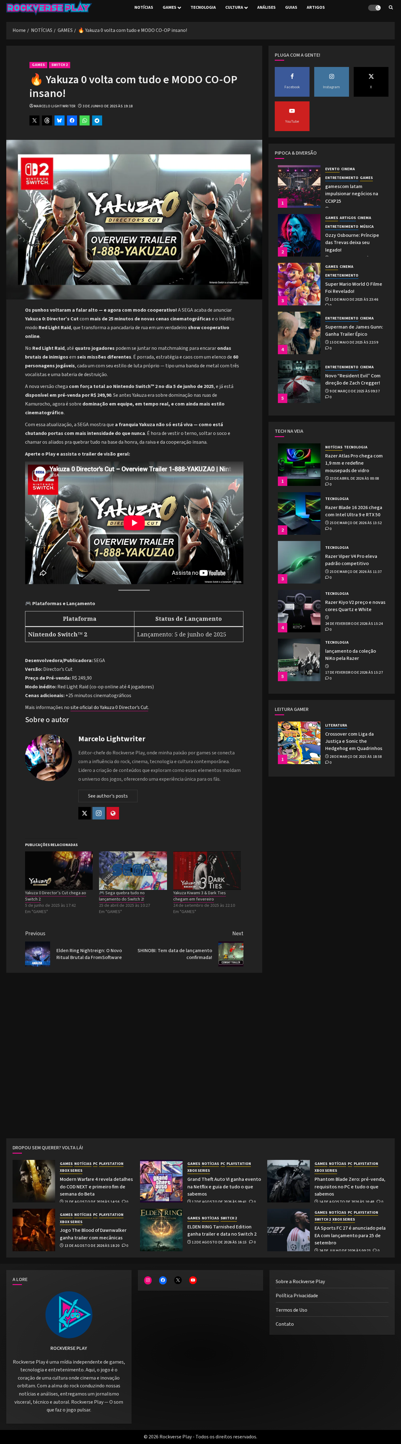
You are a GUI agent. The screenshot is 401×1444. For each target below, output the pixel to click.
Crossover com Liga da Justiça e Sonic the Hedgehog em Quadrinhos (353, 741)
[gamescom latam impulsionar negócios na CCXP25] (299, 186)
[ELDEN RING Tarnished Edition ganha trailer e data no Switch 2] (161, 1230)
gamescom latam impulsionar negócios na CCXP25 (351, 194)
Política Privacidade (297, 1295)
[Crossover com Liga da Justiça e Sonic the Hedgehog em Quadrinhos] (299, 743)
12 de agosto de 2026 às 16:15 (219, 1242)
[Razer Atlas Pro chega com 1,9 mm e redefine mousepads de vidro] (299, 464)
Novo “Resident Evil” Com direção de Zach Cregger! (353, 379)
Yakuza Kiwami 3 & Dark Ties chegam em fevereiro (199, 896)
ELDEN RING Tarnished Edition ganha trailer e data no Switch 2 (222, 1230)
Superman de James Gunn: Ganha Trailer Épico (354, 331)
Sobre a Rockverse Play (300, 1281)
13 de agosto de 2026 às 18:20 (92, 1245)
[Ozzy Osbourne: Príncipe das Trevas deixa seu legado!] (299, 235)
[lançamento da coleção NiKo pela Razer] (299, 660)
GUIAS (291, 7)
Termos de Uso (291, 1310)
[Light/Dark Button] (374, 8)
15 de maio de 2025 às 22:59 (354, 342)
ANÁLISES (266, 7)
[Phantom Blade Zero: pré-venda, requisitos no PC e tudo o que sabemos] (288, 1181)
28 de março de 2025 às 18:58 (356, 756)
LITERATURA (336, 725)
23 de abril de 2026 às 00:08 (354, 478)
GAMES (169, 7)
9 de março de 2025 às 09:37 (355, 391)
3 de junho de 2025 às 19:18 (108, 106)
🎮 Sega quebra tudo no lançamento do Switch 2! (122, 896)
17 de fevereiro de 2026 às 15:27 (354, 672)
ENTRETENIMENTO (341, 178)
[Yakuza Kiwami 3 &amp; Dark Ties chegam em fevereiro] (207, 870)
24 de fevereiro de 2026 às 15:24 (354, 623)
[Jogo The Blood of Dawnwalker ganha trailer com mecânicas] (34, 1230)
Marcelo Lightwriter (55, 106)
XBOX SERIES (71, 1170)
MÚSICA (367, 226)
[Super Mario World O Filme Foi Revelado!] (299, 284)
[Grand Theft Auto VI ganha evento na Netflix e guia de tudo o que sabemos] (161, 1181)
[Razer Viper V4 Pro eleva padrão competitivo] (299, 562)
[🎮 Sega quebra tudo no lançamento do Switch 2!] (133, 870)
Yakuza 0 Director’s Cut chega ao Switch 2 (55, 896)
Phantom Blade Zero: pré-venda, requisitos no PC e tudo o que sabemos (350, 1186)
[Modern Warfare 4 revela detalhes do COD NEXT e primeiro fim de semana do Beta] (34, 1181)
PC (95, 1163)
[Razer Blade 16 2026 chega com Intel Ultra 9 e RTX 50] (299, 513)
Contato (285, 1324)
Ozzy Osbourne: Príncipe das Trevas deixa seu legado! (352, 242)
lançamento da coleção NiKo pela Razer (350, 655)
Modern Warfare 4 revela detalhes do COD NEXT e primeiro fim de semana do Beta (96, 1186)
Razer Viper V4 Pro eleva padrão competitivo (351, 560)
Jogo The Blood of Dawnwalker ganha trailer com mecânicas (93, 1234)
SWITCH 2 (59, 65)
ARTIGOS (316, 7)
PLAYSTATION (111, 1163)
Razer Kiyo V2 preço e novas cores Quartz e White (355, 606)
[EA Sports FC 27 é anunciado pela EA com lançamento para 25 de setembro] (288, 1230)
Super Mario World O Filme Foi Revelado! (353, 288)
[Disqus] (134, 1057)
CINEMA (348, 169)
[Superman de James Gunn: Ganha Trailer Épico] (299, 333)
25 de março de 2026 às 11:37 (356, 571)
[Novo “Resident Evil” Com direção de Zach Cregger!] (299, 381)
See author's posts (108, 796)
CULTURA (234, 7)
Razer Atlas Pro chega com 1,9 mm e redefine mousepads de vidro (354, 463)
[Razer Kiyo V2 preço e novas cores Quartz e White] (299, 611)
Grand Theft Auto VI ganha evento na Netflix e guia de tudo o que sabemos (224, 1186)
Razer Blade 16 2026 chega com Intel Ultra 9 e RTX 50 (353, 511)
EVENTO (332, 169)
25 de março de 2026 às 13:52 (356, 523)
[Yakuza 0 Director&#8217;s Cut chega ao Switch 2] (59, 870)
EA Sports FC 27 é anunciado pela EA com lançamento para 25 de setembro (350, 1235)
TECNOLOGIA (203, 7)
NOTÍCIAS (143, 7)
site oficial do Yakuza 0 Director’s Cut (109, 707)
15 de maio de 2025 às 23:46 (354, 299)
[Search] (391, 8)
